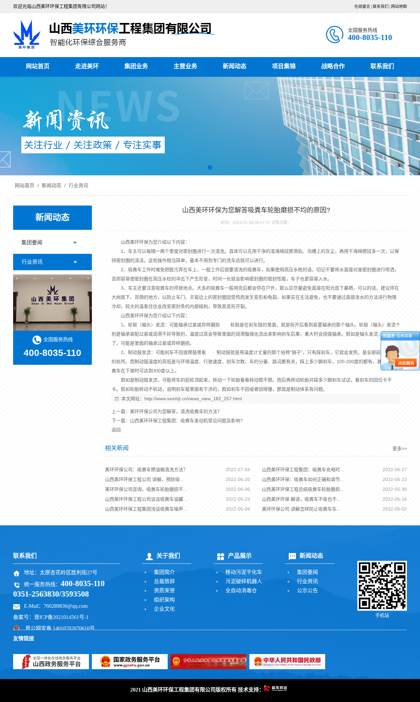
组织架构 (164, 600)
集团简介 (164, 572)
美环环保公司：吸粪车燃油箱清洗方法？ (146, 469)
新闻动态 (234, 66)
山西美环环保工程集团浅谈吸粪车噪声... (146, 509)
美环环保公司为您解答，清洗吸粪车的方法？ (176, 411)
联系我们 (380, 6)
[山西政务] (51, 661)
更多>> (399, 448)
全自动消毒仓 (241, 590)
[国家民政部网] (287, 661)
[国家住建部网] (208, 661)
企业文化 (164, 609)
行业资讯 (77, 185)
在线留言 (362, 6)
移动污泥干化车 (243, 572)
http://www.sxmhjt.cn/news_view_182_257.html (193, 398)
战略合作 (333, 66)
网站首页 (38, 66)
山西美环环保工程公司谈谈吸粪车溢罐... (146, 499)
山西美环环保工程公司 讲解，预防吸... (144, 479)
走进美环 (87, 66)
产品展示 (240, 556)
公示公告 (307, 590)
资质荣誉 (164, 590)
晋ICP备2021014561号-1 (61, 617)
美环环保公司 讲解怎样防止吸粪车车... (301, 509)
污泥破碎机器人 (243, 581)
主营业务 (185, 66)
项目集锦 (284, 66)
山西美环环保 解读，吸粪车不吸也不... (301, 499)
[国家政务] (130, 661)
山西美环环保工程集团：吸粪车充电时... (303, 469)
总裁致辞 (164, 581)
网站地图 (399, 6)
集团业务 (136, 66)
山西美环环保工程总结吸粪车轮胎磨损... (303, 489)
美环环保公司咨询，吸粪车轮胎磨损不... (146, 489)
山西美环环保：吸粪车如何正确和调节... (303, 479)
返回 (116, 429)
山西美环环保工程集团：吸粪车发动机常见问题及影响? (186, 420)
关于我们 (168, 556)
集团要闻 (307, 572)
